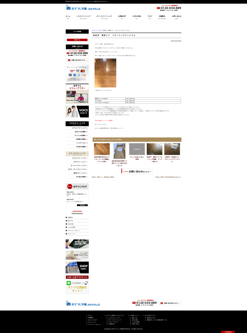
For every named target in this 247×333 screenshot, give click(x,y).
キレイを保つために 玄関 (137, 158)
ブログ (150, 16)
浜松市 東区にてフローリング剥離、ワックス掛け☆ (154, 159)
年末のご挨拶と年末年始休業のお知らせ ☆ (168, 177)
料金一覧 (70, 220)
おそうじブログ (92, 320)
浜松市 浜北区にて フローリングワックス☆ (172, 159)
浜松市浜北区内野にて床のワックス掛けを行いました (119, 163)
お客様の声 (122, 16)
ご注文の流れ (136, 16)
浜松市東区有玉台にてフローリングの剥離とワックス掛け (102, 159)
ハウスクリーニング (83, 16)
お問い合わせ (176, 16)
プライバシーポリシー (74, 230)
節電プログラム (151, 318)
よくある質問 (71, 227)
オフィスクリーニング (104, 16)
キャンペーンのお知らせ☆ (75, 201)
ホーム (68, 16)
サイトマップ (71, 234)
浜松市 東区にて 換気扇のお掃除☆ (103, 177)
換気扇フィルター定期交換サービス (157, 320)
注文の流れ (71, 224)
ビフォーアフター (114, 322)
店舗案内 (162, 16)
